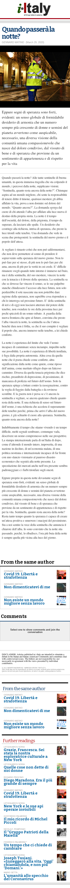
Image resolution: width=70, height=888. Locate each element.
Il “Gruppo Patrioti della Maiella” (26, 834)
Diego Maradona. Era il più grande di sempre (28, 782)
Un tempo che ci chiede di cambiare (28, 847)
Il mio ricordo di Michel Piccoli (25, 821)
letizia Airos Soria (14, 855)
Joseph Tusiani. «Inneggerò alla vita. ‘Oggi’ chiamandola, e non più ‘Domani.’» (28, 863)
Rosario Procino (14, 777)
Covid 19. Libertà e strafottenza (21, 576)
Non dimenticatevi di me (27, 587)
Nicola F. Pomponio (14, 829)
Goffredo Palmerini (15, 816)
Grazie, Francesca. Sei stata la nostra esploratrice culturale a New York (26, 755)
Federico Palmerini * (15, 842)
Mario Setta (10, 872)
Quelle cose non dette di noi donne (26, 769)
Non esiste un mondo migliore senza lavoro (24, 602)
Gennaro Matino (13, 42)
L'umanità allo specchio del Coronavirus (26, 877)
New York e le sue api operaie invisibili (23, 808)
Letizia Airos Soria (14, 747)
